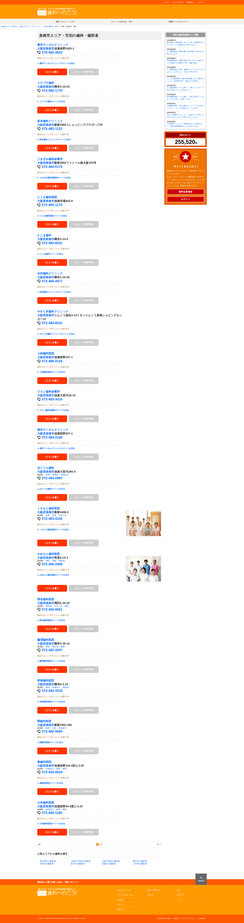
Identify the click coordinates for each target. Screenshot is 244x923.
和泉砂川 (65, 475)
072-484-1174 (52, 205)
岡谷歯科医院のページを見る (52, 620)
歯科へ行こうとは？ (124, 890)
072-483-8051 (52, 609)
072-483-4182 (52, 518)
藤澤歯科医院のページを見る (52, 661)
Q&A (178, 890)
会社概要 (202, 918)
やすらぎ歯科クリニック (52, 311)
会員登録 (189, 2)
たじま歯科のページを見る (51, 254)
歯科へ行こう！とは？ (65, 21)
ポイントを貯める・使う (122, 21)
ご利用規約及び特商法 (164, 918)
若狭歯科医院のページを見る (52, 701)
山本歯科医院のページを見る (52, 823)
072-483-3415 (52, 399)
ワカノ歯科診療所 (48, 391)
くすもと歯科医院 (48, 508)
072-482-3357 (52, 650)
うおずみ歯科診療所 (50, 158)
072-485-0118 (52, 361)
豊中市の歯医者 (140, 861)
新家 (48, 475)
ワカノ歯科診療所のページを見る (54, 410)
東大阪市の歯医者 (48, 861)
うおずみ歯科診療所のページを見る (55, 177)
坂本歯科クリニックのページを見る (55, 139)
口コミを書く (52, 72)
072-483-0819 (52, 772)
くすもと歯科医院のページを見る (54, 529)
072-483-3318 (52, 691)
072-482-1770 (52, 90)
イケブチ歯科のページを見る (52, 101)
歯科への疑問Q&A (153, 890)
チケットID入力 (178, 2)
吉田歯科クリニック (50, 273)
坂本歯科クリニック (50, 120)
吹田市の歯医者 (47, 864)
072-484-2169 (52, 437)
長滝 (54, 515)
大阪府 (41, 48)
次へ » (159, 844)
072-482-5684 (52, 731)
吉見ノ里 (63, 515)
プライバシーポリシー (189, 918)
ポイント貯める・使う (125, 895)
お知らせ (150, 895)
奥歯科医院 (44, 761)
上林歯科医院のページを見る (52, 372)
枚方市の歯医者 (78, 864)
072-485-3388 (52, 564)
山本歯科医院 (45, 802)
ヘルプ (166, 2)
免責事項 (176, 918)
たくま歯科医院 (47, 197)
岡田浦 (55, 475)
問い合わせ (181, 895)
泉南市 (50, 48)
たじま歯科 (44, 235)
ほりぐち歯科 (45, 467)
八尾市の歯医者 (140, 864)
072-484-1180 (52, 813)
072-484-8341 (52, 323)
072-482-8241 (52, 243)
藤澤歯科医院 (45, 639)
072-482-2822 (52, 52)
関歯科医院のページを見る (51, 742)
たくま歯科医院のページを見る (53, 216)
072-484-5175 (52, 167)
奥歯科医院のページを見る (51, 783)
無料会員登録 (185, 191)
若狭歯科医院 (45, 680)
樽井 (48, 561)
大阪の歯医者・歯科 (51, 26)
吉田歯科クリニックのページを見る (55, 292)
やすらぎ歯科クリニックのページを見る (57, 334)
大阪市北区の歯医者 (111, 861)
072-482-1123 (52, 129)
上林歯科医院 (45, 353)
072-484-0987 (52, 478)
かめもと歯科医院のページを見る (54, 575)
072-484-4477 (52, 281)
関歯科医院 (44, 721)
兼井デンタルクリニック (52, 44)
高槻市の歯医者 (109, 864)
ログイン (201, 2)
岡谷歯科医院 (45, 599)
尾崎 (54, 561)
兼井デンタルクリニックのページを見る (57, 63)
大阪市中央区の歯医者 (81, 861)
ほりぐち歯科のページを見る (52, 489)
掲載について (122, 909)
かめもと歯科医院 (48, 553)
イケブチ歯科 (45, 82)
